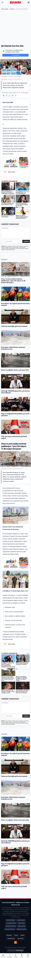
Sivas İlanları (21, 923)
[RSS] (15, 942)
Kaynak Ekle (16, 55)
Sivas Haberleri (21, 920)
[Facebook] (15, 95)
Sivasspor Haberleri (11, 923)
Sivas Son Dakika (10, 920)
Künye (16, 935)
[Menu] (28, 2)
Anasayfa (5, 9)
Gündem (12, 9)
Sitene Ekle (20, 938)
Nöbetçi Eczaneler (21, 929)
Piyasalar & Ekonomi (11, 926)
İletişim (22, 935)
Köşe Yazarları (21, 926)
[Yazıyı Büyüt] (3, 95)
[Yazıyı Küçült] (6, 95)
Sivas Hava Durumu (10, 929)
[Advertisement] (15, 26)
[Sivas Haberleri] (15, 2)
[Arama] (2, 2)
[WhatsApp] (9, 95)
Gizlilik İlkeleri (11, 938)
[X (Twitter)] (12, 95)
